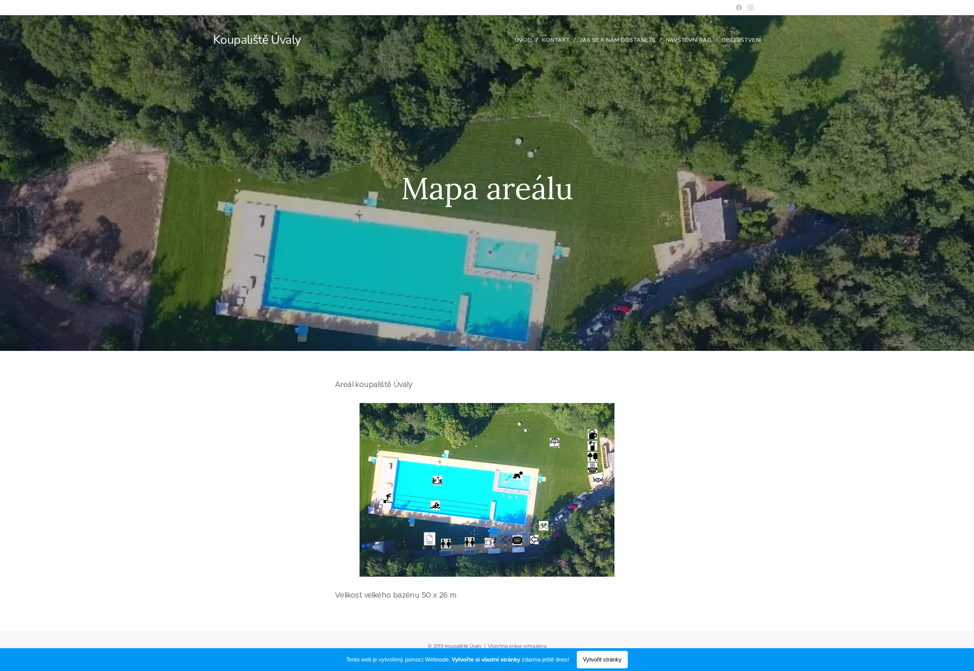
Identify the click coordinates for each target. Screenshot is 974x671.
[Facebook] (739, 7)
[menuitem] (525, 39)
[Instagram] (750, 7)
